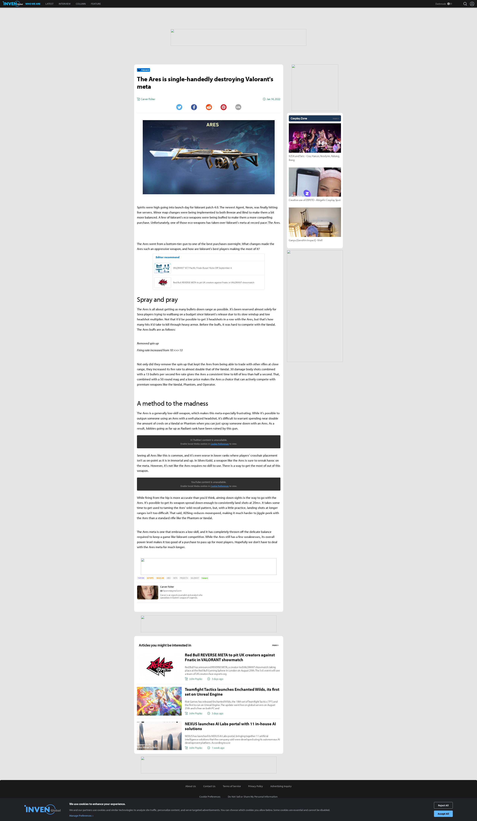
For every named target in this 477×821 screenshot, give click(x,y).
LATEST (49, 3)
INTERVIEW (65, 3)
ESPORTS (150, 578)
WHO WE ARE (32, 3)
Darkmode (440, 3)
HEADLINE (160, 578)
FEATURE (96, 3)
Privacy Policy (255, 786)
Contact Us (209, 786)
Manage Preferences (80, 815)
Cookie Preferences (220, 443)
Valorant (205, 578)
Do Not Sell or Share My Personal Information (253, 796)
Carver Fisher (167, 586)
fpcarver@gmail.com (172, 590)
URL (238, 107)
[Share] (194, 107)
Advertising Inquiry (281, 786)
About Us (190, 786)
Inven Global (13, 3)
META (175, 578)
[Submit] (209, 107)
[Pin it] (224, 107)
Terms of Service (232, 786)
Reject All (443, 805)
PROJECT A (184, 578)
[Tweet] (179, 107)
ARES (168, 578)
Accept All (443, 813)
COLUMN (81, 3)
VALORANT (195, 578)
